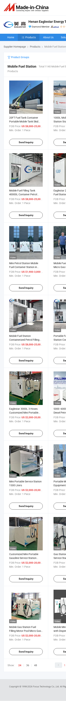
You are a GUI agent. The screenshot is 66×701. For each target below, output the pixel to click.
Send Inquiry (26, 142)
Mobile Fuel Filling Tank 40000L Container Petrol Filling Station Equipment (23, 194)
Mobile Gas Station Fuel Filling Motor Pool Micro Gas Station (25, 630)
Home (10, 37)
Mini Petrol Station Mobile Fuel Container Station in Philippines (23, 267)
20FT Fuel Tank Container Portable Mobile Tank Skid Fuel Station (23, 121)
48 (35, 665)
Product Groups (19, 57)
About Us (48, 37)
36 (27, 665)
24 (19, 665)
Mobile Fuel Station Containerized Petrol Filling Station (24, 339)
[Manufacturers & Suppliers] (27, 7)
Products (30, 37)
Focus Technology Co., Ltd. (46, 686)
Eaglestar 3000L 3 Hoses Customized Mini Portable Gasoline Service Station (23, 412)
